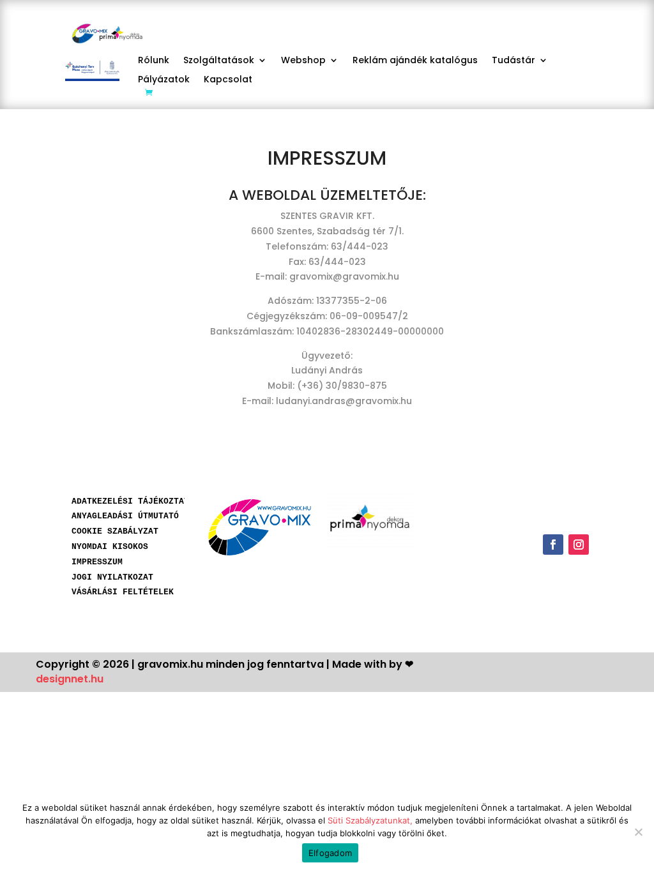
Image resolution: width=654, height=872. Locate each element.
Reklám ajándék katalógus (415, 61)
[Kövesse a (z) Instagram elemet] (578, 544)
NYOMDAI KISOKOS (110, 547)
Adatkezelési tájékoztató (133, 501)
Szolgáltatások (218, 61)
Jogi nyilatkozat (112, 577)
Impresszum (97, 562)
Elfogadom (330, 853)
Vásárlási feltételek (123, 592)
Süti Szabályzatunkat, (370, 820)
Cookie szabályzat (115, 531)
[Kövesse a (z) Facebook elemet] (553, 544)
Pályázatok (164, 80)
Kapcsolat (228, 80)
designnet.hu (69, 679)
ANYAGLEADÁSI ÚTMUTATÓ (125, 516)
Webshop (303, 61)
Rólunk (153, 61)
